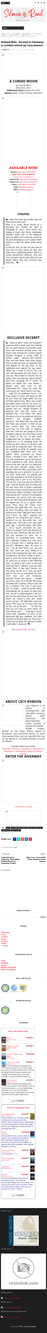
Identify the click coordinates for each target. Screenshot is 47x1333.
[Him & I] (4, 1043)
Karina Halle (6, 1152)
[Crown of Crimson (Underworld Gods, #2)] (32, 1155)
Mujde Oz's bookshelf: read (18, 1108)
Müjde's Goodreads (8, 967)
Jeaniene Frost (11, 1058)
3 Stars (3, 943)
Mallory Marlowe (12, 1048)
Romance (4, 35)
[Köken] (32, 1137)
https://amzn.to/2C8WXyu (27, 172)
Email (3, 961)
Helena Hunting (12, 1039)
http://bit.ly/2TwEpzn (26, 187)
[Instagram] (41, 2)
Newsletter (38, 748)
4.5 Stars (4, 937)
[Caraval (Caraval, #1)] (32, 1179)
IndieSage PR (27, 33)
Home (3, 33)
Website (6, 748)
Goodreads (20, 751)
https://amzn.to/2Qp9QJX (28, 182)
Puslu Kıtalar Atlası (8, 1114)
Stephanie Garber (7, 1168)
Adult (8, 33)
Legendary (5, 1166)
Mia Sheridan (11, 1082)
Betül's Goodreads (8, 970)
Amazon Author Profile (31, 752)
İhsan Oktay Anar (7, 1116)
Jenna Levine (11, 1064)
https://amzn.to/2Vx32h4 (28, 179)
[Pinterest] (44, 2)
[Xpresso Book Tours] (23, 1245)
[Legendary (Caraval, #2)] (32, 1171)
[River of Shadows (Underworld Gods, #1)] (32, 1163)
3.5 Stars (4, 941)
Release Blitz (37, 33)
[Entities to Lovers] (4, 1051)
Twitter (15, 748)
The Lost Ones (11, 1080)
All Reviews (5, 932)
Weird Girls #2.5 (26, 35)
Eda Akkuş (6, 1134)
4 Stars (3, 939)
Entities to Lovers (12, 1046)
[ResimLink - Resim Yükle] (23, 1289)
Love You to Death (13, 1062)
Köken (4, 1132)
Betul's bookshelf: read (18, 1031)
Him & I (9, 1038)
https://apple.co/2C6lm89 (26, 184)
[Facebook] (35, 2)
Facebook (25, 748)
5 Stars (3, 935)
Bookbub (8, 751)
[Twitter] (38, 2)
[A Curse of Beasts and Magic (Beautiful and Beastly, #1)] (4, 1059)
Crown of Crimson (8, 1150)
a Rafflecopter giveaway (23, 806)
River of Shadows (8, 1158)
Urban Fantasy (13, 35)
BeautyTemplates (30, 1326)
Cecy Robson (16, 33)
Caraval (4, 1175)
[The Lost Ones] (4, 1085)
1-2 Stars (4, 946)
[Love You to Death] (4, 1067)
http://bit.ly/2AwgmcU (25, 189)
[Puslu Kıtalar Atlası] (32, 1119)
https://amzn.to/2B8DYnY (23, 177)
